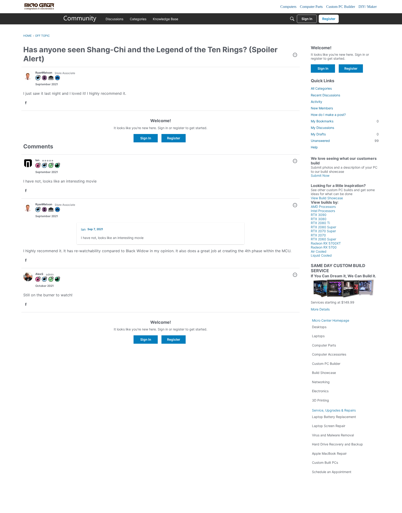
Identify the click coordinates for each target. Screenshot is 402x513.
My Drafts (345, 134)
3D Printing (320, 400)
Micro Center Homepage (330, 320)
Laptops (318, 336)
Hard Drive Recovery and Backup (337, 444)
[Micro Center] (80, 19)
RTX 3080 (318, 219)
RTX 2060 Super (323, 239)
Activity (316, 102)
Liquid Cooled (321, 255)
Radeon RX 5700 (324, 247)
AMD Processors (323, 207)
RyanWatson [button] (43, 72)
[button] (295, 55)
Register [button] (173, 138)
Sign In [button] (145, 138)
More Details (320, 309)
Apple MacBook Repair (329, 453)
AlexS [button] (39, 274)
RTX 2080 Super (323, 227)
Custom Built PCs (325, 462)
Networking (321, 382)
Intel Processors (323, 211)
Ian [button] (37, 160)
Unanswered (345, 141)
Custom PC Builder (326, 364)
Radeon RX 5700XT (326, 243)
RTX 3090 (318, 215)
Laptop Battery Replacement (334, 417)
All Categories (321, 88)
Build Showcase (324, 373)
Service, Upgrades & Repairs (334, 410)
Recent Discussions (325, 95)
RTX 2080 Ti (320, 223)
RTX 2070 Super (323, 231)
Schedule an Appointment (331, 472)
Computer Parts (324, 345)
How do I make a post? (328, 115)
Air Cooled (318, 251)
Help (314, 147)
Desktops (319, 327)
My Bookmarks (345, 121)
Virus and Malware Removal (333, 435)
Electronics (320, 391)
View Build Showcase (327, 198)
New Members (322, 108)
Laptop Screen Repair (328, 426)
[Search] (292, 19)
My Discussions (322, 128)
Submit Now (320, 175)
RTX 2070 (318, 235)
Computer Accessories (329, 354)
